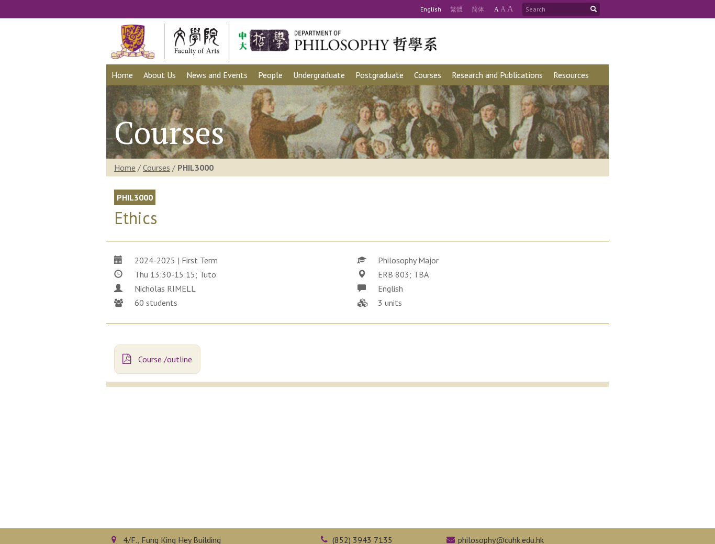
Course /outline (164, 359)
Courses (156, 167)
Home (125, 167)
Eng (430, 9)
